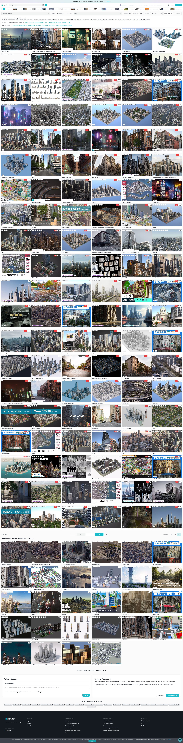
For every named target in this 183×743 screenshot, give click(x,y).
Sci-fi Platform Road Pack (36, 202)
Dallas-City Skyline (126, 564)
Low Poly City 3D (35, 639)
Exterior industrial (52, 22)
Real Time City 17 (5, 353)
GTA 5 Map (64, 614)
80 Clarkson (4, 614)
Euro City (154, 328)
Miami (93, 503)
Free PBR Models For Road (157, 589)
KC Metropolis (94, 127)
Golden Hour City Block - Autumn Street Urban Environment (103, 227)
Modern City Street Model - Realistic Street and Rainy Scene (12, 503)
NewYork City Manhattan (6, 564)
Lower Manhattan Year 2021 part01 (68, 302)
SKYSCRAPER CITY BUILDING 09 (128, 177)
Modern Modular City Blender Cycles (68, 76)
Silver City (94, 202)
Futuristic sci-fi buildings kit (7, 302)
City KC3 (33, 152)
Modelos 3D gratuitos (69, 728)
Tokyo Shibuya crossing (66, 51)
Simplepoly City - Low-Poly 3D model (159, 639)
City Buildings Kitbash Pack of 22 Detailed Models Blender (102, 277)
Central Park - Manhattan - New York (68, 101)
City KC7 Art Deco (65, 252)
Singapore (3, 277)
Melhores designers (145, 720)
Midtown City (155, 403)
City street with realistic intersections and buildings (101, 328)
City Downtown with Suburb (97, 403)
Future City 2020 (125, 403)
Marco (59, 22)
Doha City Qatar (4, 478)
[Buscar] (46, 5)
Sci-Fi (68, 22)
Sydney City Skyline (96, 564)
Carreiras (29, 723)
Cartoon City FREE (95, 614)
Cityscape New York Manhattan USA (129, 353)
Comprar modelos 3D (69, 718)
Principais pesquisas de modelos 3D (110, 728)
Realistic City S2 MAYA (36, 428)
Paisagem (64, 22)
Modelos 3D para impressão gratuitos (73, 730)
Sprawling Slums (5, 328)
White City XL (125, 277)
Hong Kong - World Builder (67, 428)
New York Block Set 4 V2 (6, 453)
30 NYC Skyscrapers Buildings (37, 378)
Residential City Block (96, 478)
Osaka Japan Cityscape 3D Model (98, 101)
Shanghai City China (5, 51)
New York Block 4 (95, 428)
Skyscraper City (65, 353)
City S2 (93, 353)
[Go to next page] (99, 534)
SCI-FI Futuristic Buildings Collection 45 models (70, 478)
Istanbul (33, 453)
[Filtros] (161, 13)
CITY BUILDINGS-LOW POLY (7, 589)
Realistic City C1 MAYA (6, 528)
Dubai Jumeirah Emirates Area (97, 302)
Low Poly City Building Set (6, 664)
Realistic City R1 (35, 353)
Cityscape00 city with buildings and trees (99, 76)
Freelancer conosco (107, 725)
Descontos (67, 732)
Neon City (94, 152)
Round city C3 (4, 152)
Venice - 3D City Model (127, 202)
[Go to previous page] (81, 534)
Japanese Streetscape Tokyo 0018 (8, 227)
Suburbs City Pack (126, 378)
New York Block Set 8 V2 (157, 564)
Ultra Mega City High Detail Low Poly (68, 528)
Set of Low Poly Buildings (66, 639)
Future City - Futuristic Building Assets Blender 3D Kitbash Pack (134, 503)
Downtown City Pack (96, 177)
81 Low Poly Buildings (36, 76)
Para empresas (68, 721)
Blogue (28, 721)
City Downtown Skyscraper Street (159, 51)
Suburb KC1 (155, 428)
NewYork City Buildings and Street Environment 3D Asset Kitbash (43, 51)
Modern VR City (65, 127)
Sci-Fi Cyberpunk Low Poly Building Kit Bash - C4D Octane (12, 403)
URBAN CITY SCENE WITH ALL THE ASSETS (69, 378)
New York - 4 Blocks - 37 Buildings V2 (159, 101)
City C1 (63, 453)
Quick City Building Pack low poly (8, 639)
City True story (125, 328)
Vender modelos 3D (107, 718)
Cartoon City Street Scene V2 (37, 302)
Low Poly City (94, 589)
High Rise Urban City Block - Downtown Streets (70, 152)
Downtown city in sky (126, 51)
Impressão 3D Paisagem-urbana (64, 25)
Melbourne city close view (6, 76)
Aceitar (92, 741)
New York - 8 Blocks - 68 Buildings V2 (159, 302)
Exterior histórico (39, 22)
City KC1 (154, 227)
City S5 (3, 252)
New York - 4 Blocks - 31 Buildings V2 (68, 328)
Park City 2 (34, 227)
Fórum (142, 725)
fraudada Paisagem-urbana (34, 25)
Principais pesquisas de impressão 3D (111, 730)
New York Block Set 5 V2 (157, 478)
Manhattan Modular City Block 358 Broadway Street (101, 252)
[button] (43, 5)
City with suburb (35, 528)
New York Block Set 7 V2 (157, 353)
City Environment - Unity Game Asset (38, 503)
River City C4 (94, 528)
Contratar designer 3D (69, 725)
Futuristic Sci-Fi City (35, 252)
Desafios (143, 723)
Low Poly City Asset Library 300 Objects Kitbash (131, 478)
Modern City (155, 252)
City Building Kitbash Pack (157, 503)
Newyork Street (35, 403)
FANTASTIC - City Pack (127, 302)
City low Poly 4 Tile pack (6, 202)
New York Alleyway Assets (66, 177)
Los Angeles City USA (35, 127)
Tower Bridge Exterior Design (128, 589)
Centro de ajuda (30, 725)
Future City (64, 277)
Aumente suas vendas (108, 721)
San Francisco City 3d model (37, 328)
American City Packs (96, 51)
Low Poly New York (95, 639)
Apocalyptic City (126, 614)
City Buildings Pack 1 (5, 101)
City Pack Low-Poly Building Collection (69, 503)
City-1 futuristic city (65, 589)
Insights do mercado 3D (108, 723)
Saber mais (168, 739)
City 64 (124, 453)
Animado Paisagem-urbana (48, 25)
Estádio (26, 22)
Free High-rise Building (36, 478)
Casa (46, 22)
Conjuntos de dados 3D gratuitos (72, 723)
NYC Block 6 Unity (156, 614)
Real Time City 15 (156, 76)
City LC (33, 177)
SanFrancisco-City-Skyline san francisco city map (41, 564)
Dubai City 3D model (156, 277)
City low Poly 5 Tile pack (127, 227)
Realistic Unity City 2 (65, 227)
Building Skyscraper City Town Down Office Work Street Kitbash (164, 177)
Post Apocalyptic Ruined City (67, 202)
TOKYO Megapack (156, 202)
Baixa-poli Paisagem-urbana (20, 25)
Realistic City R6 (125, 101)
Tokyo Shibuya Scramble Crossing (68, 564)
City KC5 (93, 453)
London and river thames (157, 127)
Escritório (31, 22)
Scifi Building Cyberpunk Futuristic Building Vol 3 (10, 127)
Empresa (28, 718)
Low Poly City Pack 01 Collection (38, 589)
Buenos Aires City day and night (128, 528)
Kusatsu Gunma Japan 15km (97, 664)
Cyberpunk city (34, 614)
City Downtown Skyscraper (37, 101)
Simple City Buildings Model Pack (68, 664)
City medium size (126, 127)
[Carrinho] (168, 5)
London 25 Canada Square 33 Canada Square (131, 252)
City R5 (154, 453)
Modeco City (125, 152)
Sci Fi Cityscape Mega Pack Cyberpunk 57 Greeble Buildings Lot (43, 664)
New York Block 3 (156, 152)
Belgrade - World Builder (157, 378)
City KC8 (154, 528)
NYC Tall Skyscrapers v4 (127, 428)
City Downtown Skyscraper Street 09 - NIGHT (100, 378)
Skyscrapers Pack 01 (126, 76)
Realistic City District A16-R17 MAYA (8, 428)
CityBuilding (125, 639)
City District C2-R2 (35, 277)
